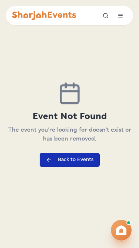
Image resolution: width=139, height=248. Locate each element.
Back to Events (75, 159)
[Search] (105, 15)
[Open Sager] (121, 230)
